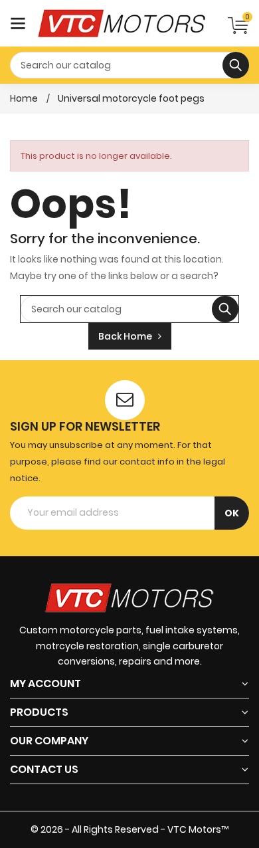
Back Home (128, 336)
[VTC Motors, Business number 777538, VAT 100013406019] (129, 596)
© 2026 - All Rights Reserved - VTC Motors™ (129, 829)
